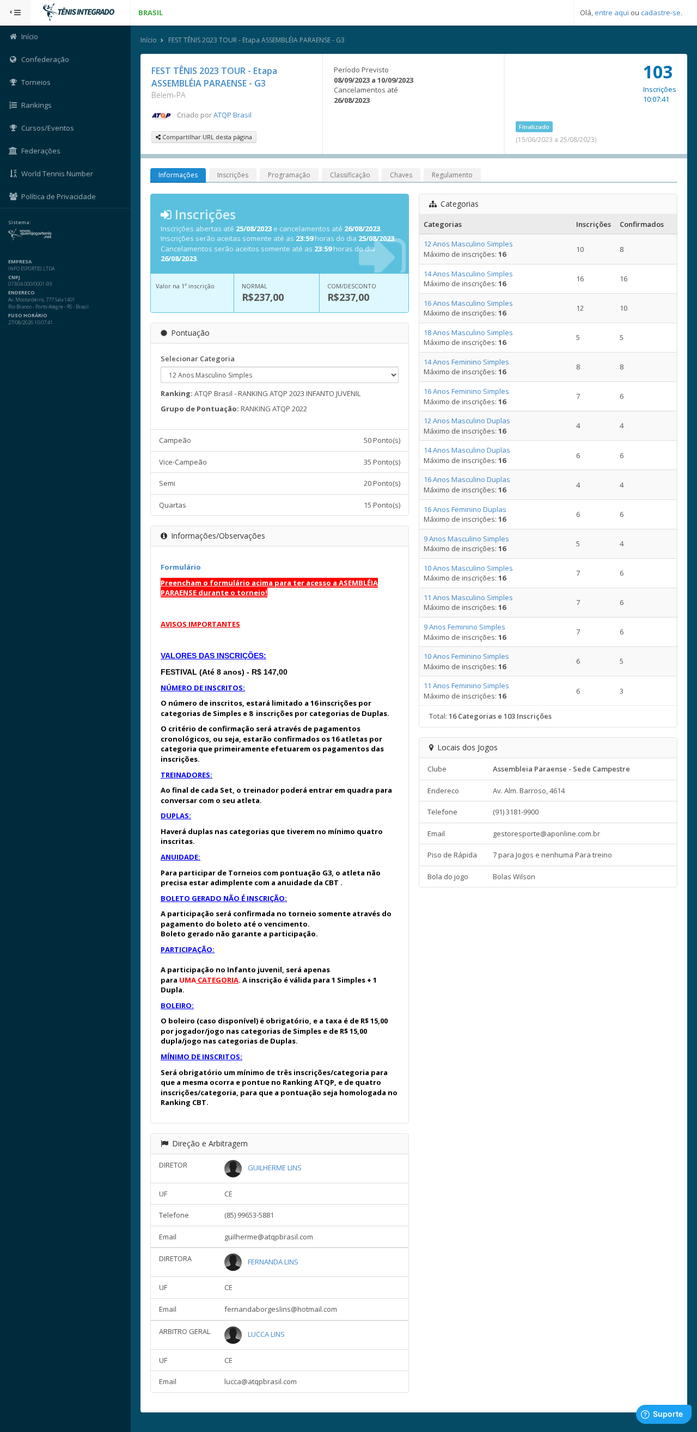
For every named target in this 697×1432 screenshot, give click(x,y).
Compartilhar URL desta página (206, 137)
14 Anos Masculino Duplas (467, 450)
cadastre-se (661, 12)
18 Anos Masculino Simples (468, 332)
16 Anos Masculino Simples (468, 303)
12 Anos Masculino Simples (468, 244)
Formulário (181, 567)
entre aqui (612, 12)
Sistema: (19, 222)
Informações (178, 175)
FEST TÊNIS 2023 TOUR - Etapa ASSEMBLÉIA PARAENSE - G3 (256, 40)
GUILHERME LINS (275, 1167)
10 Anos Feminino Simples (466, 656)
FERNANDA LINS (273, 1262)
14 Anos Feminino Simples (466, 362)
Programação (289, 175)
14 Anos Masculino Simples (468, 274)
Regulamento (452, 175)
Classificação (350, 175)
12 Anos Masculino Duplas (467, 420)
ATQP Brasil (232, 115)
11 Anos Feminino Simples (466, 685)
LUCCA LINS (266, 1334)
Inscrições (232, 175)
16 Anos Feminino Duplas (465, 509)
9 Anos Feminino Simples (464, 627)
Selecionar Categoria (198, 358)
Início (148, 40)
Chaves (401, 175)
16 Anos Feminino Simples (466, 391)
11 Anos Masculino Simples (468, 597)
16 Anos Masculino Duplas (467, 479)
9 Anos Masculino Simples (466, 539)
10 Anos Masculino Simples (468, 568)
